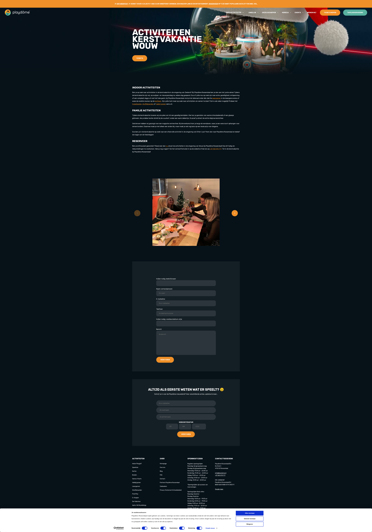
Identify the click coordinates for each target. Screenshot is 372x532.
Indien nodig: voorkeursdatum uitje (169, 319)
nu (167, 146)
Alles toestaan (249, 513)
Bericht (159, 329)
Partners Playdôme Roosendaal (170, 482)
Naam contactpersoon (164, 289)
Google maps (219, 489)
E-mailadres (160, 299)
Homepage (163, 463)
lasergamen (216, 98)
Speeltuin (135, 467)
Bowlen (134, 475)
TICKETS (139, 58)
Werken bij (311, 12)
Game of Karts (136, 479)
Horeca (285, 12)
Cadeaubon (163, 486)
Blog (161, 471)
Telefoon (159, 309)
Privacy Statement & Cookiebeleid (171, 490)
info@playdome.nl (220, 473)
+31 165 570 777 (215, 149)
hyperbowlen (137, 104)
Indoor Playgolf (137, 463)
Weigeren (249, 524)
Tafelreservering (355, 12)
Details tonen (210, 528)
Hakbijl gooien (136, 482)
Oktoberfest (122, 4)
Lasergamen (136, 486)
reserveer (213, 4)
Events (298, 12)
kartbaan (158, 101)
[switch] (163, 528)
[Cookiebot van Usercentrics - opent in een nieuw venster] (118, 528)
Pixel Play (135, 494)
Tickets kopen (330, 12)
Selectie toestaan (249, 518)
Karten (134, 471)
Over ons (162, 467)
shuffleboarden (148, 104)
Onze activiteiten (233, 12)
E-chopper (135, 498)
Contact (162, 479)
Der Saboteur (136, 501)
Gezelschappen (269, 12)
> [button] (234, 213)
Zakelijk (252, 12)
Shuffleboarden (137, 490)
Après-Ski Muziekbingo (139, 505)
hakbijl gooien (161, 104)
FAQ (161, 475)
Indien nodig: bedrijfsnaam (166, 279)
